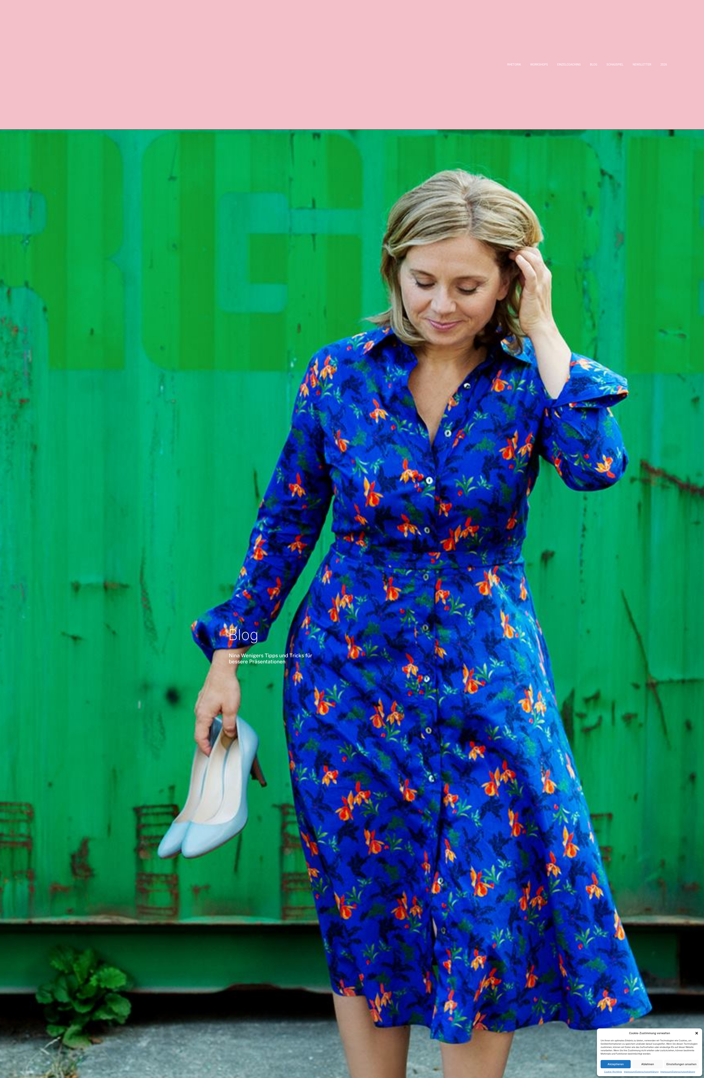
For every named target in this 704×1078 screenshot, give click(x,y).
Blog (593, 64)
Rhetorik (514, 64)
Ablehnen (647, 1064)
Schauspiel (615, 64)
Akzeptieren (616, 1064)
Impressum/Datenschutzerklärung (641, 1071)
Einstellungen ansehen (681, 1064)
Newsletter (642, 64)
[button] (696, 1033)
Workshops (539, 64)
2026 (663, 64)
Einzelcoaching (569, 64)
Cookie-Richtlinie (613, 1071)
